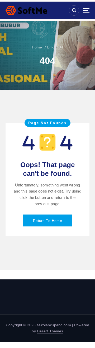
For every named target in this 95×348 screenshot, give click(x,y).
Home (37, 47)
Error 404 (55, 47)
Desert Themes (50, 331)
